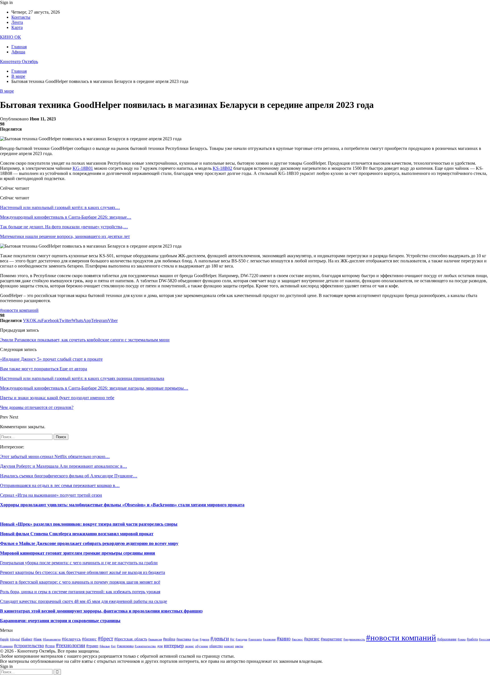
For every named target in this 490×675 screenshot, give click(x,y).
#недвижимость (354, 639)
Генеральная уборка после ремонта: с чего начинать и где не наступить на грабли (79, 562)
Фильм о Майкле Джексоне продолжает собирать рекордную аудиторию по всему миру (89, 543)
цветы (239, 646)
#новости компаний (19, 310)
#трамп (92, 646)
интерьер (174, 645)
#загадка (241, 639)
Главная (19, 46)
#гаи (195, 639)
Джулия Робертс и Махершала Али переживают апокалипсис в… (63, 466)
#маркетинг (331, 639)
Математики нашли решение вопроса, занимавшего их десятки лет (65, 236)
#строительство (29, 645)
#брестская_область (130, 639)
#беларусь (71, 639)
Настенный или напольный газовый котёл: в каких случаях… (60, 207)
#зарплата (255, 639)
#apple (4, 639)
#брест (105, 638)
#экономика (125, 646)
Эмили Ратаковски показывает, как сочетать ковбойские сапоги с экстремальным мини (85, 339)
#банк (37, 639)
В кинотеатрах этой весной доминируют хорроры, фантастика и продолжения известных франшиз (101, 611)
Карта (17, 27)
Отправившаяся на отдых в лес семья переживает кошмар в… (60, 485)
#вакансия (155, 639)
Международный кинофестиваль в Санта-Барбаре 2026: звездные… (65, 217)
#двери (204, 639)
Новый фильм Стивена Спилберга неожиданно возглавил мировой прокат (76, 533)
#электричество (145, 646)
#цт (113, 646)
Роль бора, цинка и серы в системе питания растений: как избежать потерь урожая (80, 591)
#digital (15, 639)
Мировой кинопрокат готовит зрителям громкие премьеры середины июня (77, 553)
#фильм (105, 646)
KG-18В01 (83, 168)
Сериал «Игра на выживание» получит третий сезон (51, 495)
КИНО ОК (10, 37)
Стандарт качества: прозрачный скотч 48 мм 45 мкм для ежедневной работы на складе (83, 601)
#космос (297, 639)
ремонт (229, 646)
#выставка (183, 639)
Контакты (20, 17)
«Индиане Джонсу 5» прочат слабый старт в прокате (51, 359)
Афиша (18, 51)
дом (160, 646)
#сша (50, 645)
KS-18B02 (222, 168)
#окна (462, 639)
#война (169, 639)
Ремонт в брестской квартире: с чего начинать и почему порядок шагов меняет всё (80, 582)
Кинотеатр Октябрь (19, 61)
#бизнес (89, 639)
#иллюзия (269, 639)
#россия (484, 639)
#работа (472, 639)
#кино (284, 638)
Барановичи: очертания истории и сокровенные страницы (60, 620)
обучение (201, 646)
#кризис (312, 638)
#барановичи (52, 639)
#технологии (70, 645)
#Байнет (26, 639)
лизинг (189, 646)
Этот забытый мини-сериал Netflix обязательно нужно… (55, 456)
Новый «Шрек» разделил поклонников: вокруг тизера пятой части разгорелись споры (89, 524)
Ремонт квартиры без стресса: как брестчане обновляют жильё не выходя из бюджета (82, 572)
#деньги (219, 638)
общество (216, 646)
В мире (7, 91)
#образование (447, 639)
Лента (17, 22)
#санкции (6, 646)
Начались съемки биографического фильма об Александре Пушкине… (68, 475)
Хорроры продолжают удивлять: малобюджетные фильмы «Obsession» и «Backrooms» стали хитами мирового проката (122, 504)
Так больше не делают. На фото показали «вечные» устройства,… (64, 226)
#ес (232, 639)
